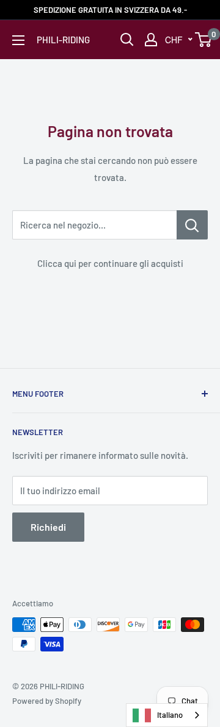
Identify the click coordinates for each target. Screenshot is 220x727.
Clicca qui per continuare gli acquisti (110, 263)
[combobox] (167, 715)
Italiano (170, 715)
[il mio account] (151, 39)
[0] (203, 39)
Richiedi (48, 527)
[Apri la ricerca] (127, 39)
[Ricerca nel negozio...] (192, 224)
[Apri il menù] (18, 40)
